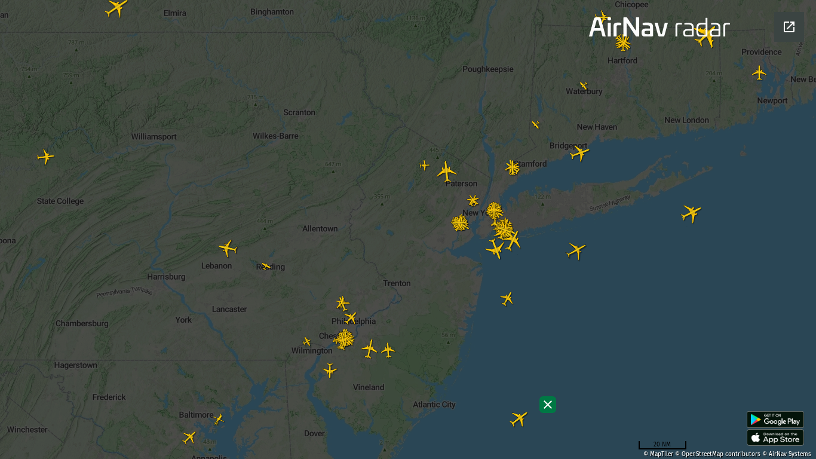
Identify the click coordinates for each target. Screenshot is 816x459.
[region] (408, 229)
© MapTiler (658, 454)
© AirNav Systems (786, 454)
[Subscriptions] (547, 404)
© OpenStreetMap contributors (717, 454)
